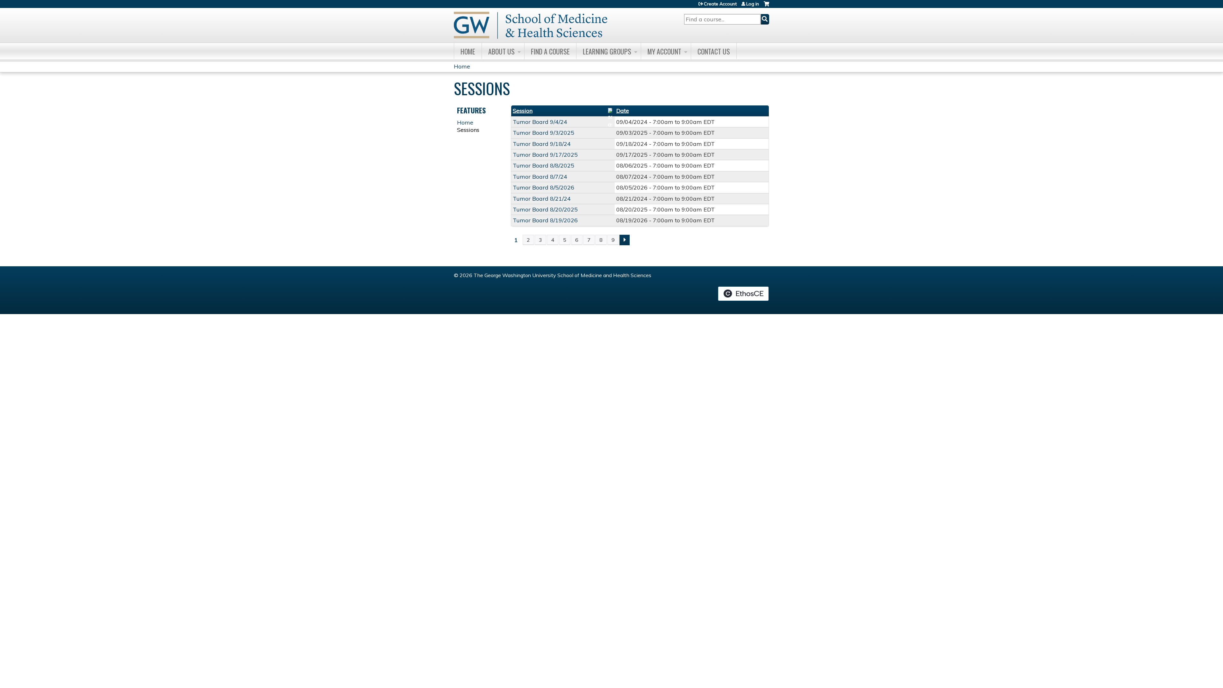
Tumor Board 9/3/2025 (543, 132)
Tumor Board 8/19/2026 (545, 220)
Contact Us (713, 51)
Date (622, 110)
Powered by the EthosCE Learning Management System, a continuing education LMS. (743, 293)
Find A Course (550, 51)
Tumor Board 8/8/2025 (543, 165)
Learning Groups (607, 51)
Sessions (468, 129)
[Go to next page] (624, 240)
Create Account (720, 4)
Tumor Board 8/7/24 (540, 176)
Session (523, 110)
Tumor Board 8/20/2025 (545, 209)
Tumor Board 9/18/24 (542, 143)
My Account (664, 51)
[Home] (530, 25)
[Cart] (766, 6)
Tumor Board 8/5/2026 (543, 187)
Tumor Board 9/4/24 (540, 121)
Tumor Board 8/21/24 (542, 198)
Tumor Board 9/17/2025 (545, 154)
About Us (501, 51)
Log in (752, 4)
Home (468, 51)
